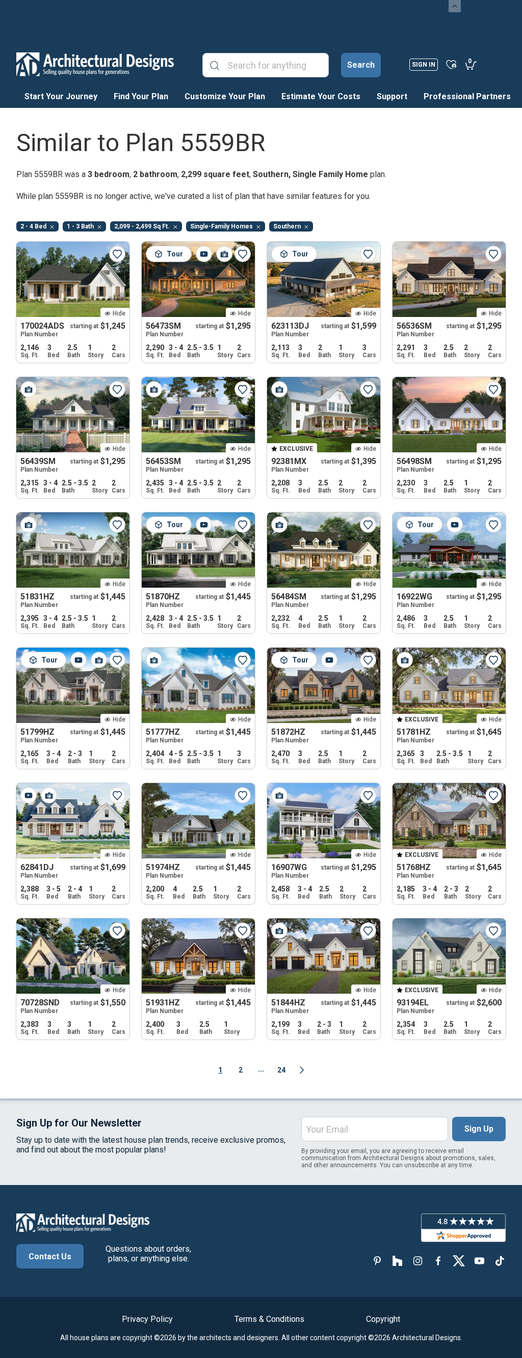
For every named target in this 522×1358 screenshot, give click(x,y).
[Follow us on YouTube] (479, 1260)
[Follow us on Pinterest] (377, 1260)
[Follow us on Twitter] (459, 1260)
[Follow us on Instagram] (418, 1260)
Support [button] (392, 96)
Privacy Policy (147, 1319)
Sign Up (478, 1129)
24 (281, 1070)
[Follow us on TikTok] (499, 1260)
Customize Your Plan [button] (225, 96)
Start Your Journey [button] (60, 96)
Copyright (383, 1319)
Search (361, 65)
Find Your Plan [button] (141, 96)
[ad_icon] (95, 64)
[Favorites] (451, 64)
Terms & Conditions (269, 1319)
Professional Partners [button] (467, 96)
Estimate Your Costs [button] (320, 96)
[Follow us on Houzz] (398, 1260)
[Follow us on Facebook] (438, 1260)
